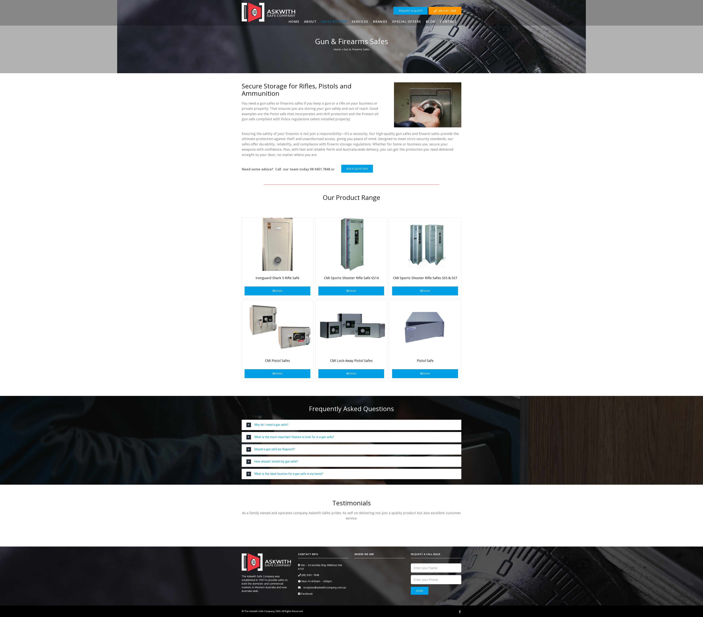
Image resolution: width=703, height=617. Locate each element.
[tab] (351, 425)
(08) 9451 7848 (310, 575)
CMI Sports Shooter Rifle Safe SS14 (351, 278)
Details (278, 290)
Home (337, 49)
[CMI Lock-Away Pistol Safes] (351, 327)
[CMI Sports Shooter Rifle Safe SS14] (351, 244)
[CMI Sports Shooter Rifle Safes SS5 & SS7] (425, 244)
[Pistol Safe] (425, 327)
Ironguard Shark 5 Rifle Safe (277, 278)
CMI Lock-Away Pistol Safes (351, 360)
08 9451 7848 (320, 169)
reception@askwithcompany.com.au (324, 587)
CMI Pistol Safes (277, 360)
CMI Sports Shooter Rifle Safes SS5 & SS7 (425, 278)
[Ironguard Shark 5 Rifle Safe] (277, 244)
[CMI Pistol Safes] (277, 327)
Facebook (307, 593)
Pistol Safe (425, 360)
